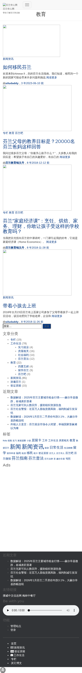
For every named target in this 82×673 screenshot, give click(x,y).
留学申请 (11, 453)
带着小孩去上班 (19, 306)
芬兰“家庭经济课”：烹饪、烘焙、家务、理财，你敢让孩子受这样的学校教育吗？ (41, 226)
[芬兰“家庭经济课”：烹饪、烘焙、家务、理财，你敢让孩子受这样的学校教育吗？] (37, 187)
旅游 (47, 448)
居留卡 (36, 440)
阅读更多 (51, 77)
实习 (15, 440)
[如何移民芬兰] (31, 40)
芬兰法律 (48, 459)
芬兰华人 (60, 453)
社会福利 (23, 354)
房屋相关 (23, 351)
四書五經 (23, 366)
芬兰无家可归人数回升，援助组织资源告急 (35, 405)
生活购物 (68, 448)
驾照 (68, 458)
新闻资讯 (8, 58)
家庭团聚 (22, 440)
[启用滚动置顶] (3, 670)
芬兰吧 (19, 133)
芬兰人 (52, 453)
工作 (44, 440)
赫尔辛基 (60, 459)
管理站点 (15, 626)
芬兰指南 (20, 458)
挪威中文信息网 (12, 595)
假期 (10, 440)
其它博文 (16, 663)
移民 (30, 453)
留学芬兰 (23, 370)
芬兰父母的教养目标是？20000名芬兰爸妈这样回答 (39, 143)
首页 (13, 643)
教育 (11, 133)
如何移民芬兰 (17, 67)
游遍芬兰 (15, 381)
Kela (5, 440)
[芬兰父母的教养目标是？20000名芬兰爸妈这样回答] (37, 107)
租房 (24, 453)
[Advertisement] (41, 510)
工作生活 (15, 343)
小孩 (29, 440)
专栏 (5, 133)
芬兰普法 (23, 358)
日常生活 (56, 447)
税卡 (36, 453)
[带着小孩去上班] (37, 272)
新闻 (15, 446)
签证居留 (15, 385)
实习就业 (23, 347)
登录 (13, 629)
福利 (18, 453)
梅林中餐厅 (29, 595)
